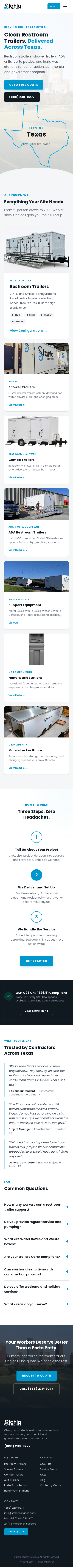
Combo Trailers (13, 1474)
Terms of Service (45, 1562)
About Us (45, 1464)
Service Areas (48, 1469)
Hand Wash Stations (16, 1490)
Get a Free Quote (23, 85)
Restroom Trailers (15, 1464)
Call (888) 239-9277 (36, 1389)
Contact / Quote (50, 1485)
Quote (54, 6)
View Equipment (37, 1011)
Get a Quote (16, 1531)
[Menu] (65, 6)
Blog (42, 1480)
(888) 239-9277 (22, 97)
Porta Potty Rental (15, 1485)
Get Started (36, 961)
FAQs (43, 1474)
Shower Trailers (13, 1469)
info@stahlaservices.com (20, 1513)
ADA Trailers (11, 1480)
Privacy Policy (26, 1562)
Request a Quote (36, 1376)
